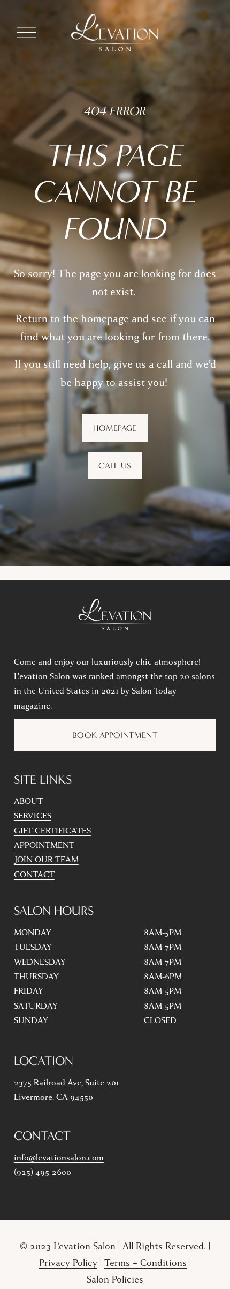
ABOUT (28, 801)
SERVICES (32, 816)
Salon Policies (115, 1279)
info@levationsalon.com (59, 1158)
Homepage (115, 428)
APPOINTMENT (44, 845)
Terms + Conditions (145, 1263)
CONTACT (34, 875)
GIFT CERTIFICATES (52, 831)
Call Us (114, 465)
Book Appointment (115, 735)
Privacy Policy (68, 1263)
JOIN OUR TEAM (46, 860)
